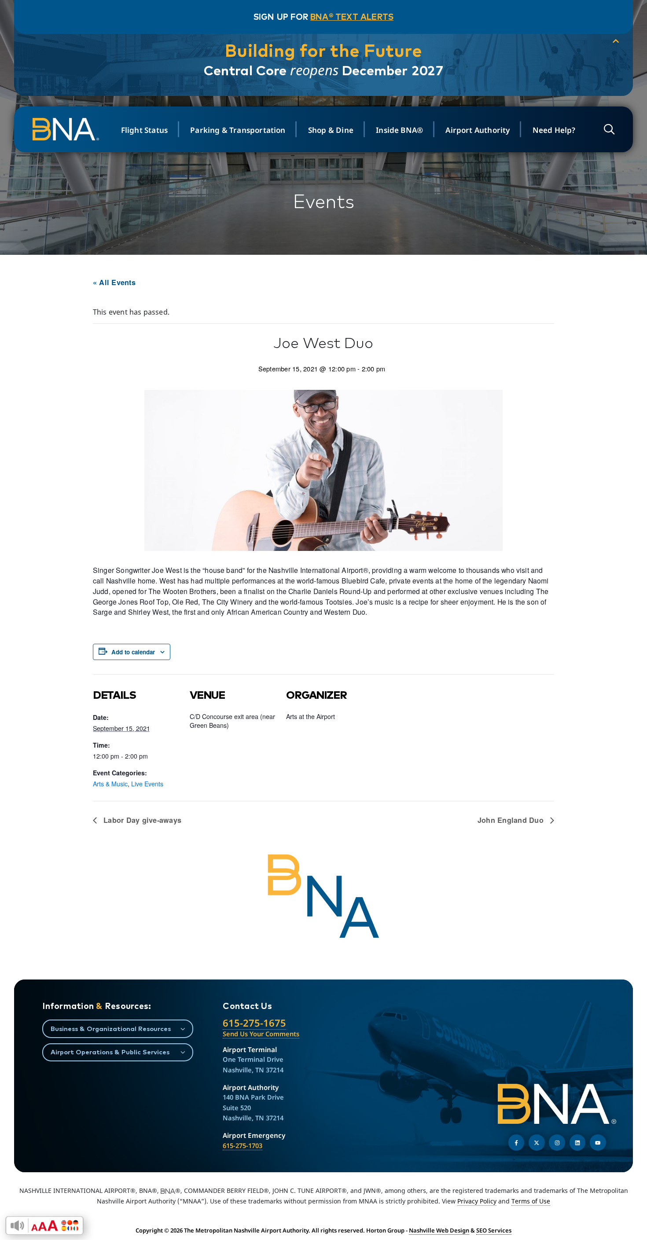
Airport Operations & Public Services (110, 1052)
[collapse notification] (615, 41)
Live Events (147, 783)
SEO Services (493, 1230)
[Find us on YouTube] (598, 1142)
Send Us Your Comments (261, 1033)
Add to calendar (133, 652)
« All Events (114, 282)
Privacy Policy (476, 1201)
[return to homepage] (67, 129)
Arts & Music (110, 783)
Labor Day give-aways (141, 820)
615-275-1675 (254, 1022)
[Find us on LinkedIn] (578, 1142)
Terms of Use (530, 1201)
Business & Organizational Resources (111, 1028)
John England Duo (512, 820)
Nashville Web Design (439, 1230)
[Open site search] (609, 129)
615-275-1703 (242, 1145)
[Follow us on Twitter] (537, 1142)
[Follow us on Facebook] (516, 1142)
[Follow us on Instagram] (557, 1142)
